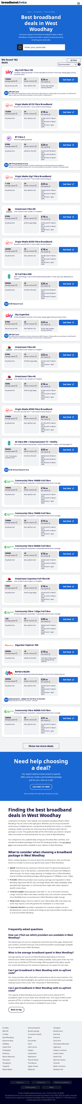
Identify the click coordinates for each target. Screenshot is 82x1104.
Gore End (57, 1040)
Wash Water (7, 1069)
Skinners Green (59, 1060)
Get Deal (67, 79)
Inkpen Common (60, 1050)
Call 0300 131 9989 (41, 787)
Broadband (38, 12)
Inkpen (31, 1050)
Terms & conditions (62, 1082)
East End (56, 1034)
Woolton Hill (58, 1069)
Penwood (6, 1060)
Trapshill (5, 1066)
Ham (30, 1044)
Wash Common (59, 1066)
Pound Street (33, 1060)
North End (57, 1056)
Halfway (5, 1044)
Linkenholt (32, 1053)
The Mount (32, 1063)
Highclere (57, 1047)
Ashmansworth (34, 1028)
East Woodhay (8, 1037)
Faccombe (32, 1040)
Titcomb (56, 1063)
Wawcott (31, 1069)
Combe (5, 1034)
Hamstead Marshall (61, 1044)
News (51, 1087)
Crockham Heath (35, 1034)
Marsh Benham (8, 1056)
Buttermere (58, 1031)
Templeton (6, 1063)
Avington (56, 1028)
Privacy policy (30, 1087)
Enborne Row (7, 1040)
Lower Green (58, 1053)
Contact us (41, 1082)
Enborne (56, 1037)
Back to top (16, 1009)
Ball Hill (5, 1031)
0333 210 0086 (58, 1093)
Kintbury (5, 1053)
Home (29, 12)
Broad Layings (33, 1031)
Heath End (6, 1047)
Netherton (32, 1056)
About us (20, 1082)
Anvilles (5, 1028)
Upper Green (33, 1066)
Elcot (30, 1037)
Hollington (6, 1050)
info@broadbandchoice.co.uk (34, 1093)
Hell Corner (32, 1047)
